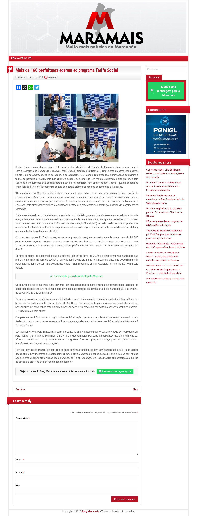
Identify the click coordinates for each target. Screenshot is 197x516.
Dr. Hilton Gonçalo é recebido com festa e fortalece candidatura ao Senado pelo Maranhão (163, 186)
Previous (20, 389)
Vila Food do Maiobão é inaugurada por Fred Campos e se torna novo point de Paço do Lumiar (164, 234)
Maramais (52, 77)
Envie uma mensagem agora (116, 371)
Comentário (23, 418)
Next (135, 389)
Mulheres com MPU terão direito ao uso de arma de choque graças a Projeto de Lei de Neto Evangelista (164, 269)
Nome (20, 459)
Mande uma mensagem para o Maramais (168, 91)
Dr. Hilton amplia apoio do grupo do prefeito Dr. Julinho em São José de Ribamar (164, 212)
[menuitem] (22, 58)
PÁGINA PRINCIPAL (22, 58)
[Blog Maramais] (98, 27)
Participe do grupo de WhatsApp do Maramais (78, 276)
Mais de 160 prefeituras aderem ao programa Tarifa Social (66, 70)
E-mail (20, 472)
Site (18, 485)
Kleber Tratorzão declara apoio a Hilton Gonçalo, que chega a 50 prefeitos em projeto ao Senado (162, 256)
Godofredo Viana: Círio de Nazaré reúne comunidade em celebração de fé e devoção (165, 173)
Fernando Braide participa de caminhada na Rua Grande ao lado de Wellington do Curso (165, 199)
